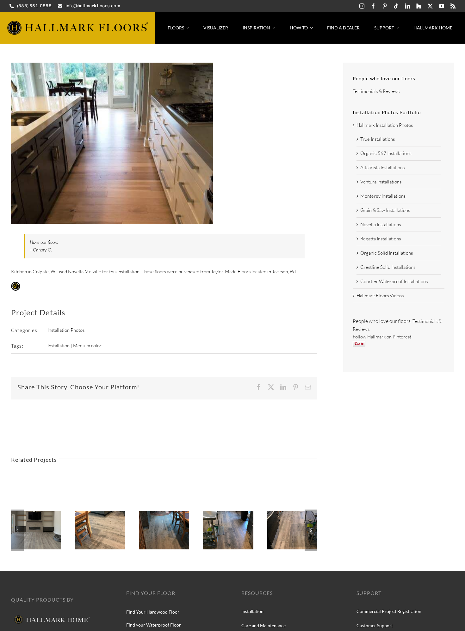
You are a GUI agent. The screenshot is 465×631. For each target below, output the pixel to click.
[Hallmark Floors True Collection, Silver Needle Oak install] (164, 514)
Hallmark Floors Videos (380, 296)
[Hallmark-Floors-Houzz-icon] (418, 6)
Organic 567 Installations (385, 153)
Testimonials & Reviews (376, 91)
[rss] (453, 6)
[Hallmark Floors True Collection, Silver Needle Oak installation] (228, 514)
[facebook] (373, 6)
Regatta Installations (380, 239)
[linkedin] (407, 6)
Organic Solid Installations (386, 253)
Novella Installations (380, 224)
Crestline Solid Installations (387, 267)
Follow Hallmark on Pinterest (382, 337)
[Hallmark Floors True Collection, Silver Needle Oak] (100, 514)
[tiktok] (396, 6)
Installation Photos (65, 330)
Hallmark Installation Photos (384, 125)
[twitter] (430, 6)
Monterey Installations (383, 196)
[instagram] (361, 6)
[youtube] (441, 6)
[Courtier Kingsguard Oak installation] (36, 514)
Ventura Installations (380, 182)
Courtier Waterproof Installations (394, 281)
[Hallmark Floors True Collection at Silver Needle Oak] (292, 514)
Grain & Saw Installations (385, 210)
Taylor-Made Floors (231, 272)
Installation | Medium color (74, 346)
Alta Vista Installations (382, 167)
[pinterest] (384, 6)
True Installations (377, 139)
